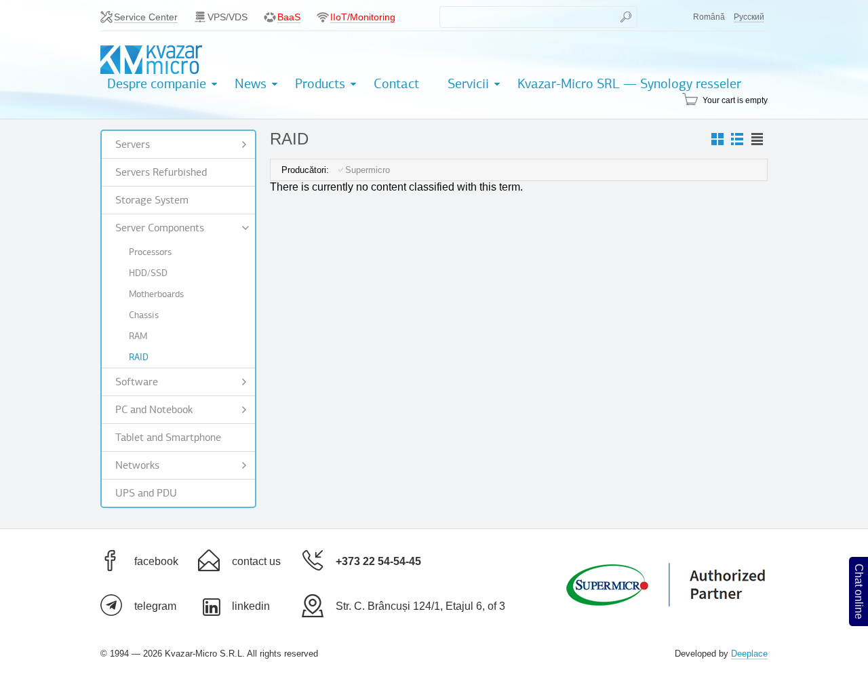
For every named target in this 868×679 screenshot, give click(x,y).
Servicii (468, 83)
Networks (137, 465)
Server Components (159, 228)
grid (717, 139)
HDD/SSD (148, 273)
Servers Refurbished (161, 172)
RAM (138, 336)
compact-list (737, 139)
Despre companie (156, 83)
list (757, 139)
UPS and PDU (146, 493)
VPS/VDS (228, 17)
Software (136, 382)
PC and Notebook (154, 409)
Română (709, 17)
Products (320, 83)
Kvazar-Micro (151, 60)
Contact (396, 83)
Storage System (152, 200)
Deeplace (749, 653)
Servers (132, 144)
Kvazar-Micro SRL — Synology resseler (629, 83)
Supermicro (367, 170)
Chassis (144, 315)
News (251, 83)
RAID (139, 357)
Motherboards (156, 294)
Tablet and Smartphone (168, 437)
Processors (150, 252)
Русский (749, 17)
